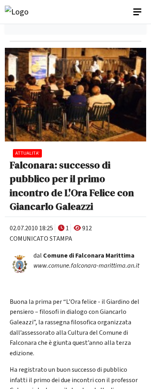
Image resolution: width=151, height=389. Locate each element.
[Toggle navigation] (138, 12)
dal (83, 255)
